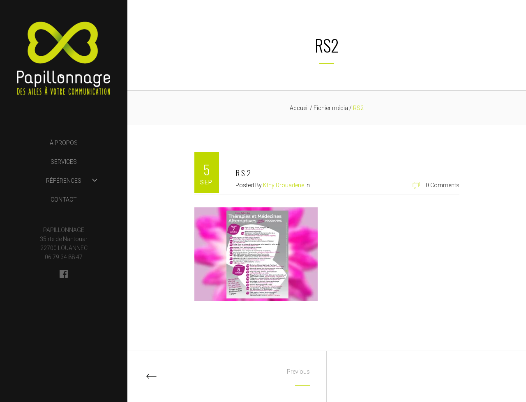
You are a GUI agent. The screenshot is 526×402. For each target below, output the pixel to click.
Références (63, 180)
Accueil (299, 108)
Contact (64, 199)
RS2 (244, 173)
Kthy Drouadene (283, 185)
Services (64, 162)
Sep (206, 182)
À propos (64, 143)
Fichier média (331, 108)
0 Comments (442, 185)
